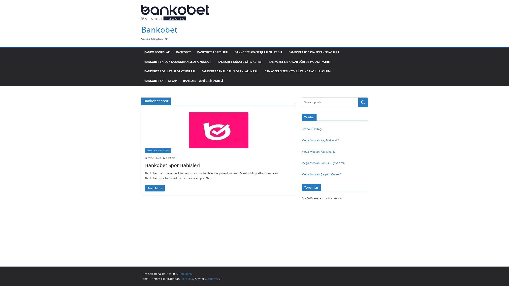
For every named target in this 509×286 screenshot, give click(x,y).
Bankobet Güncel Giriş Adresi (240, 62)
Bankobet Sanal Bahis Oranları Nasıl (229, 71)
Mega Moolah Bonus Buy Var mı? (323, 163)
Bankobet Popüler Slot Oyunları (169, 71)
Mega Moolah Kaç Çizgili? (318, 152)
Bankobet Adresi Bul (212, 52)
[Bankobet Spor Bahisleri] (218, 130)
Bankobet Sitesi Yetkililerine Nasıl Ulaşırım (298, 71)
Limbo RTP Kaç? (312, 129)
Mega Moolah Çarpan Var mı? (321, 174)
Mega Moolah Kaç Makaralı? (320, 140)
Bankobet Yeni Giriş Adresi (203, 81)
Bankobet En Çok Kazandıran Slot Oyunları (177, 62)
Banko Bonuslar (157, 52)
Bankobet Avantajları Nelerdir (258, 52)
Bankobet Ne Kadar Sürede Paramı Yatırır (300, 62)
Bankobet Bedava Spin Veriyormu (313, 52)
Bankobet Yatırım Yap (160, 81)
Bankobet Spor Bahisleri (172, 165)
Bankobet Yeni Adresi (158, 150)
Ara (363, 102)
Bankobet (159, 29)
